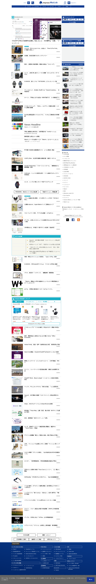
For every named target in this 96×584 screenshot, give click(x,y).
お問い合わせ (26, 570)
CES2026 (66, 180)
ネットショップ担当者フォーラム (32, 547)
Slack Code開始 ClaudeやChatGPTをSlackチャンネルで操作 (41, 347)
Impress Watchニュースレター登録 (72, 204)
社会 (67, 6)
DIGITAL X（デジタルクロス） (32, 553)
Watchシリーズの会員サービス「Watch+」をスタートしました (41, 139)
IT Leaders (15, 551)
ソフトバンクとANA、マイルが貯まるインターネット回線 (40, 495)
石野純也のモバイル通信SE (70, 169)
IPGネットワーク (71, 556)
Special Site (68, 68)
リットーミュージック (46, 544)
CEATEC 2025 (67, 182)
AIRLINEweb (58, 544)
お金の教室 (66, 176)
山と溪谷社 (43, 554)
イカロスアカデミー (60, 553)
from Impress (67, 199)
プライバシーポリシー (52, 570)
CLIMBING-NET (45, 558)
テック (29, 6)
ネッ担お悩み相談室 (17, 555)
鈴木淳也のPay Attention (69, 167)
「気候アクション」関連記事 (49, 187)
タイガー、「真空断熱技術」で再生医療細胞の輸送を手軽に (40, 456)
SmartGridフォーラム (30, 544)
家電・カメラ (18, 297)
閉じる (90, 579)
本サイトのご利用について (16, 570)
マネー (59, 6)
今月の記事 (66, 158)
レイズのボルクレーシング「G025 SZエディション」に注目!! (76, 84)
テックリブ (56, 563)
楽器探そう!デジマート (47, 547)
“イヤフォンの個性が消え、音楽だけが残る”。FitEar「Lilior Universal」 (75, 101)
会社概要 (61, 570)
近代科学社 (43, 561)
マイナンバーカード (68, 178)
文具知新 (66, 173)
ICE (68, 542)
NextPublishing (29, 563)
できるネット (16, 563)
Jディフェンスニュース (60, 547)
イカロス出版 (57, 542)
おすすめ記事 (18, 232)
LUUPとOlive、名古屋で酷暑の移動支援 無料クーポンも (40, 154)
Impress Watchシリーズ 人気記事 (73, 41)
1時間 (65, 19)
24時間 (70, 19)
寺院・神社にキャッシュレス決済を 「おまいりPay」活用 (40, 252)
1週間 (76, 19)
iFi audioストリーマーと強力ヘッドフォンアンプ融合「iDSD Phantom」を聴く (76, 106)
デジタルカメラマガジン (18, 560)
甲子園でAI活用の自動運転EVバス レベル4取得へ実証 (39, 145)
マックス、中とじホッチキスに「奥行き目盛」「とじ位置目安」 (41, 382)
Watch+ (65, 193)
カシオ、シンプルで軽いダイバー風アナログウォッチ (38, 177)
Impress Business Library (31, 549)
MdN (55, 556)
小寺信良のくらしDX (68, 171)
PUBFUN (69, 551)
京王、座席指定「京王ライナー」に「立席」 (36, 413)
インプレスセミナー (30, 551)
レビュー (66, 186)
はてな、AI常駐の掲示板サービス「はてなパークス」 (38, 284)
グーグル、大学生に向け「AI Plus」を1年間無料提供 (38, 513)
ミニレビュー (67, 189)
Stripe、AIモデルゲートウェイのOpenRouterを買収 (38, 399)
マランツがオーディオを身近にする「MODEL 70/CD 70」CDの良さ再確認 (76, 78)
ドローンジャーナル (17, 553)
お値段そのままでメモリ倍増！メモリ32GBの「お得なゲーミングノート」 (76, 117)
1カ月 (81, 19)
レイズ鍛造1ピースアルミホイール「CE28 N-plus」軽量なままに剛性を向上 (76, 73)
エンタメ (52, 6)
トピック (66, 184)
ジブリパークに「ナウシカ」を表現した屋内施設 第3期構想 (40, 521)
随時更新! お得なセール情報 (31, 136)
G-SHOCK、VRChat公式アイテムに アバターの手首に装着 (40, 259)
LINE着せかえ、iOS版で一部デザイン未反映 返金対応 (39, 223)
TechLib (57, 565)
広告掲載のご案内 (34, 570)
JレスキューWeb (59, 551)
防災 (65, 195)
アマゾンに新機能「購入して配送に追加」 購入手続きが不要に (41, 430)
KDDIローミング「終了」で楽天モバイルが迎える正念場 (44, 240)
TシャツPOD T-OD (46, 549)
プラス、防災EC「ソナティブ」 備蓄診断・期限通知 (39, 268)
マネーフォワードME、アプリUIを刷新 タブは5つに (38, 208)
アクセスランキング (69, 17)
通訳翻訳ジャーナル (60, 549)
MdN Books (58, 558)
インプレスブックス (30, 561)
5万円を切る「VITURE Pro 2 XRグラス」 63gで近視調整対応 (41, 472)
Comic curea (71, 547)
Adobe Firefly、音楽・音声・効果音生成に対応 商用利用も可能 (42, 340)
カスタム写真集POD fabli (74, 561)
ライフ (44, 6)
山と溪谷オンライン (46, 556)
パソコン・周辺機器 (42, 297)
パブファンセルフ (72, 554)
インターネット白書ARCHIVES (19, 565)
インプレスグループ (68, 570)
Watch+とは (66, 206)
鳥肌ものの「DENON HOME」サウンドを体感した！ (75, 129)
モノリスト (66, 191)
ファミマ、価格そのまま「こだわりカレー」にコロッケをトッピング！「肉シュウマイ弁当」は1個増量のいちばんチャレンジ (74, 55)
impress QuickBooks (73, 549)
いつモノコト (67, 163)
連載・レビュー (46, 530)
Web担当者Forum (16, 547)
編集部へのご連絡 (43, 570)
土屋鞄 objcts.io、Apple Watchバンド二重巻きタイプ (39, 200)
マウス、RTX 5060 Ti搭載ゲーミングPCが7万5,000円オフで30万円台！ (76, 123)
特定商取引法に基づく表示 (79, 570)
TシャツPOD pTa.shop (73, 558)
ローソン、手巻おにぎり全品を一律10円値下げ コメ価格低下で (41, 97)
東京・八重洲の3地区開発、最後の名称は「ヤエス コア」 (39, 64)
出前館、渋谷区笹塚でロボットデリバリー (73, 35)
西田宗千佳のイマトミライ (70, 165)
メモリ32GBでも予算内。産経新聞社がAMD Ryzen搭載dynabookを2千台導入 (76, 151)
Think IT (14, 544)
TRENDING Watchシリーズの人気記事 (26, 187)
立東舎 (43, 551)
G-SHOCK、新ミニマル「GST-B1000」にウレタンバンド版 (40, 81)
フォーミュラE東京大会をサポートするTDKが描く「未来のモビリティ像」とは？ (76, 95)
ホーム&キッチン (30, 297)
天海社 (70, 544)
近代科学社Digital (46, 563)
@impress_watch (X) (69, 197)
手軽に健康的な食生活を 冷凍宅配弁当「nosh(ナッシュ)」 (40, 131)
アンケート (66, 202)
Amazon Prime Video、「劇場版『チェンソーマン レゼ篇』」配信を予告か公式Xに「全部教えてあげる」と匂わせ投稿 (74, 47)
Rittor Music (43, 542)
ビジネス (37, 6)
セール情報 (66, 160)
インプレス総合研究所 (17, 549)
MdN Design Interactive (60, 560)
